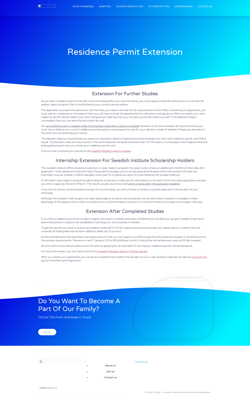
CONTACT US (205, 6)
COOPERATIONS (184, 6)
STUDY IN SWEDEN (83, 6)
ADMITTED (105, 6)
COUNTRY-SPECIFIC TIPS (129, 6)
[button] (47, 332)
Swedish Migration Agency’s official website (122, 251)
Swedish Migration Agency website (111, 151)
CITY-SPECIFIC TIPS (158, 6)
